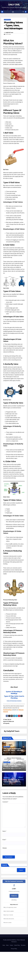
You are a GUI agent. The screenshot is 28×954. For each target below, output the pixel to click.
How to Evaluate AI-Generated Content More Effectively (11, 781)
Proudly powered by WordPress (9, 939)
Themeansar (13, 941)
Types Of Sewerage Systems (14, 700)
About (7, 945)
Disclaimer (23, 945)
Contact (11, 945)
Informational (7, 19)
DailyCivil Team (9, 32)
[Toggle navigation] (13, 12)
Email (4, 839)
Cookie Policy (17, 945)
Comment (5, 802)
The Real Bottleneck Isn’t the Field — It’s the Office (13, 750)
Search (4, 865)
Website (5, 848)
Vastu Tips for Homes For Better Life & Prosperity (8, 721)
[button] (23, 11)
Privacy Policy (14, 948)
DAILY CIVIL (14, 4)
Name (4, 831)
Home (4, 945)
